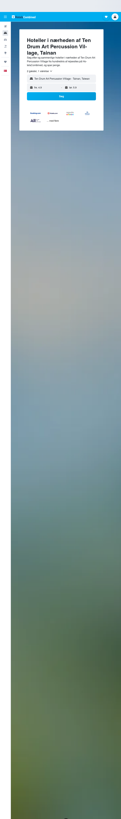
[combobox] (40, 71)
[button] (5, 16)
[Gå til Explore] (5, 53)
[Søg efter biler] (5, 39)
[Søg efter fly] (5, 26)
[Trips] (5, 62)
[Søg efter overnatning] (5, 33)
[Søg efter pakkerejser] (5, 46)
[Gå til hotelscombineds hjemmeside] (23, 16)
